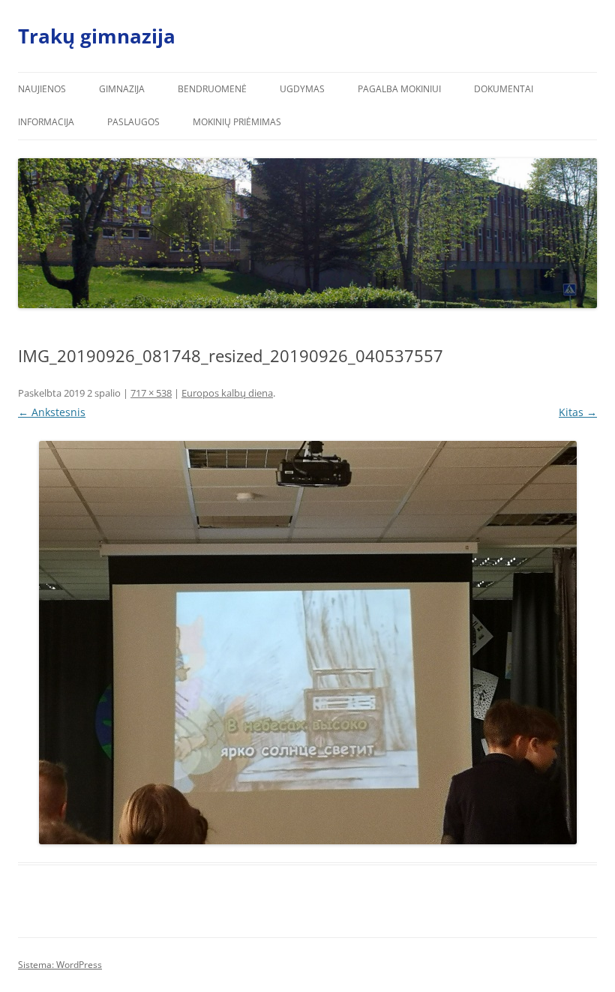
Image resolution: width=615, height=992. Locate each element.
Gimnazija (122, 88)
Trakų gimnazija (97, 35)
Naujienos (42, 88)
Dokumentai (503, 88)
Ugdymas (302, 88)
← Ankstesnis (52, 412)
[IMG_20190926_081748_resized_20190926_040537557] (307, 642)
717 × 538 (151, 393)
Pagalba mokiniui (399, 88)
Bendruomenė (212, 88)
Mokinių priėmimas (237, 121)
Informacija (46, 121)
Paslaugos (133, 121)
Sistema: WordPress (60, 964)
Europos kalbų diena (227, 393)
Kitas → (578, 412)
